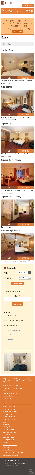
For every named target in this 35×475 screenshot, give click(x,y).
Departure (7, 278)
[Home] (10, 10)
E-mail (17, 296)
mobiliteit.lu (6, 442)
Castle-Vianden (7, 414)
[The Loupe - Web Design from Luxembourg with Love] (31, 471)
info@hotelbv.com (14, 330)
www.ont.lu (6, 435)
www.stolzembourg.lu (9, 450)
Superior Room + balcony (11, 159)
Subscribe (17, 31)
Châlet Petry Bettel (9, 409)
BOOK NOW (27, 5)
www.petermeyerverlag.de (10, 455)
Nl (5, 3)
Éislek (4, 422)
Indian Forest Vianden (9, 429)
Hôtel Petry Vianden (9, 406)
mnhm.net (6, 447)
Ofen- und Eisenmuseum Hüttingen (13, 452)
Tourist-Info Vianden (9, 417)
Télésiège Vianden (8, 427)
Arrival (6, 273)
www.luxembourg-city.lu (10, 432)
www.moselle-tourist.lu (10, 445)
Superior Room (7, 123)
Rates (9, 78)
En (3, 3)
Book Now (25, 78)
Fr (8, 3)
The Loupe (13, 463)
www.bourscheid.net (9, 437)
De (11, 3)
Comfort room (6, 86)
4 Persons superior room (10, 230)
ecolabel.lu (6, 424)
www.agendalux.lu (8, 440)
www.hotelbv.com (9, 335)
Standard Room (7, 50)
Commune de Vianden (9, 419)
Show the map (8, 340)
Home (4, 44)
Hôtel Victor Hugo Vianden (10, 412)
